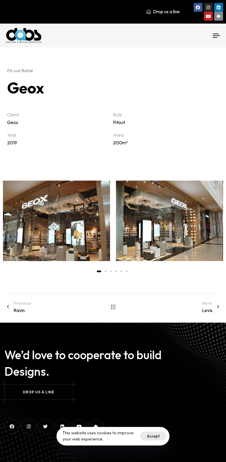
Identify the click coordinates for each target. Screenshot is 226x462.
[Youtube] (208, 16)
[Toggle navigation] (184, 35)
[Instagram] (208, 7)
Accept (153, 436)
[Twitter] (45, 426)
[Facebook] (198, 7)
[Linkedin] (218, 7)
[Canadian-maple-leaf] (218, 16)
